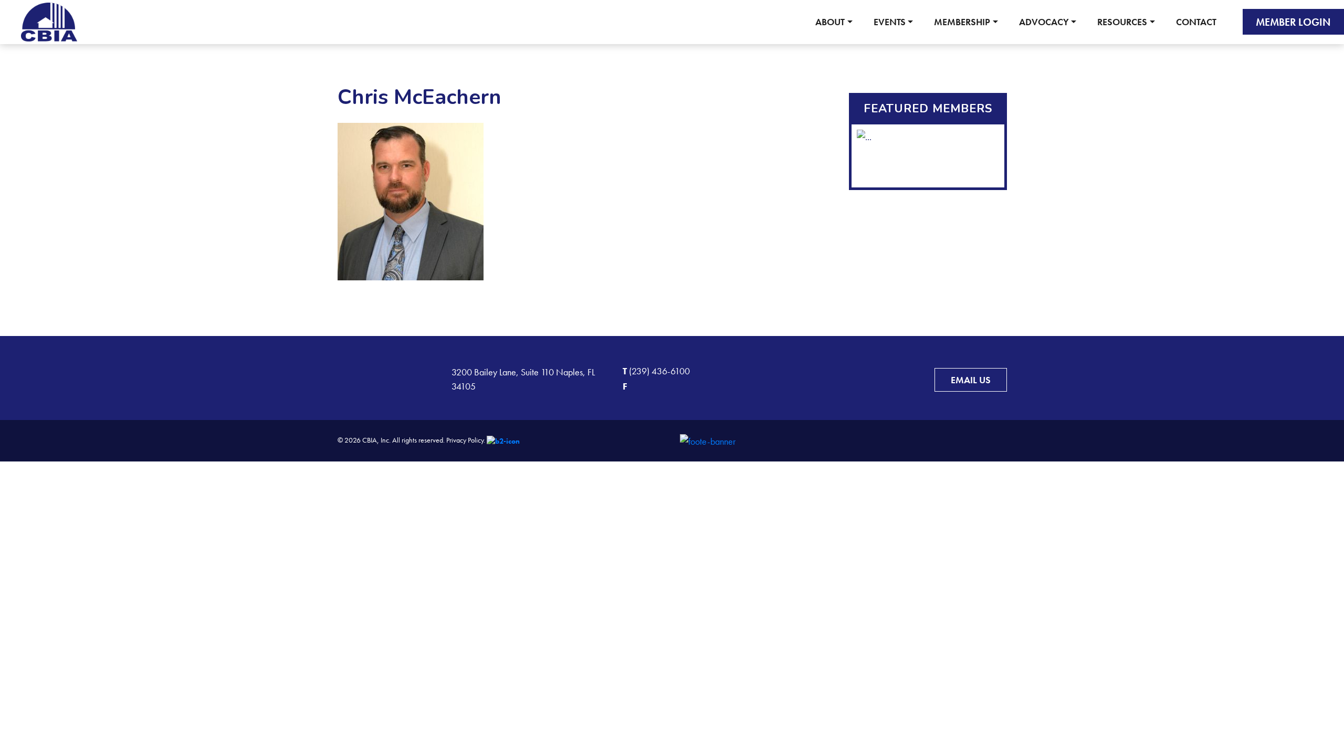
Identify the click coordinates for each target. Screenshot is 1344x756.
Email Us (971, 380)
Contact (1196, 22)
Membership (962, 22)
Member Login (1293, 22)
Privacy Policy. (465, 440)
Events (890, 22)
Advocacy (1044, 22)
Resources (1122, 22)
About (830, 22)
